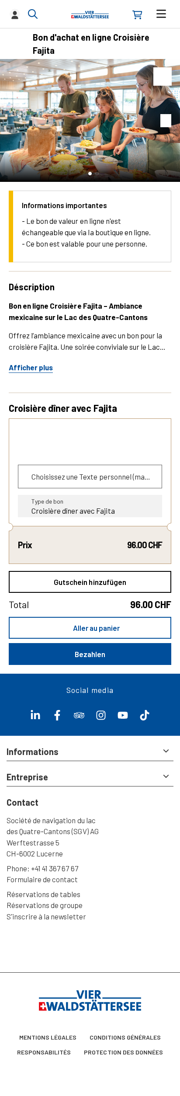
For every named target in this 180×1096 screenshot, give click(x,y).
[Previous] (16, 43)
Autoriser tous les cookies (89, 1079)
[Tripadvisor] (79, 717)
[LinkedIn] (35, 717)
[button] (90, 173)
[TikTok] (145, 717)
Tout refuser (90, 1054)
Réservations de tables (44, 894)
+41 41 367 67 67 (54, 868)
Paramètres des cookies (90, 1029)
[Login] (14, 14)
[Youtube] (123, 717)
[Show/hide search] (32, 14)
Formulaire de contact (42, 879)
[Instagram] (101, 717)
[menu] (161, 14)
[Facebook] (57, 717)
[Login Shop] (137, 15)
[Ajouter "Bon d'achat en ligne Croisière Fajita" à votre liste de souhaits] (162, 76)
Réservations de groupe (45, 905)
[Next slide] (171, 120)
